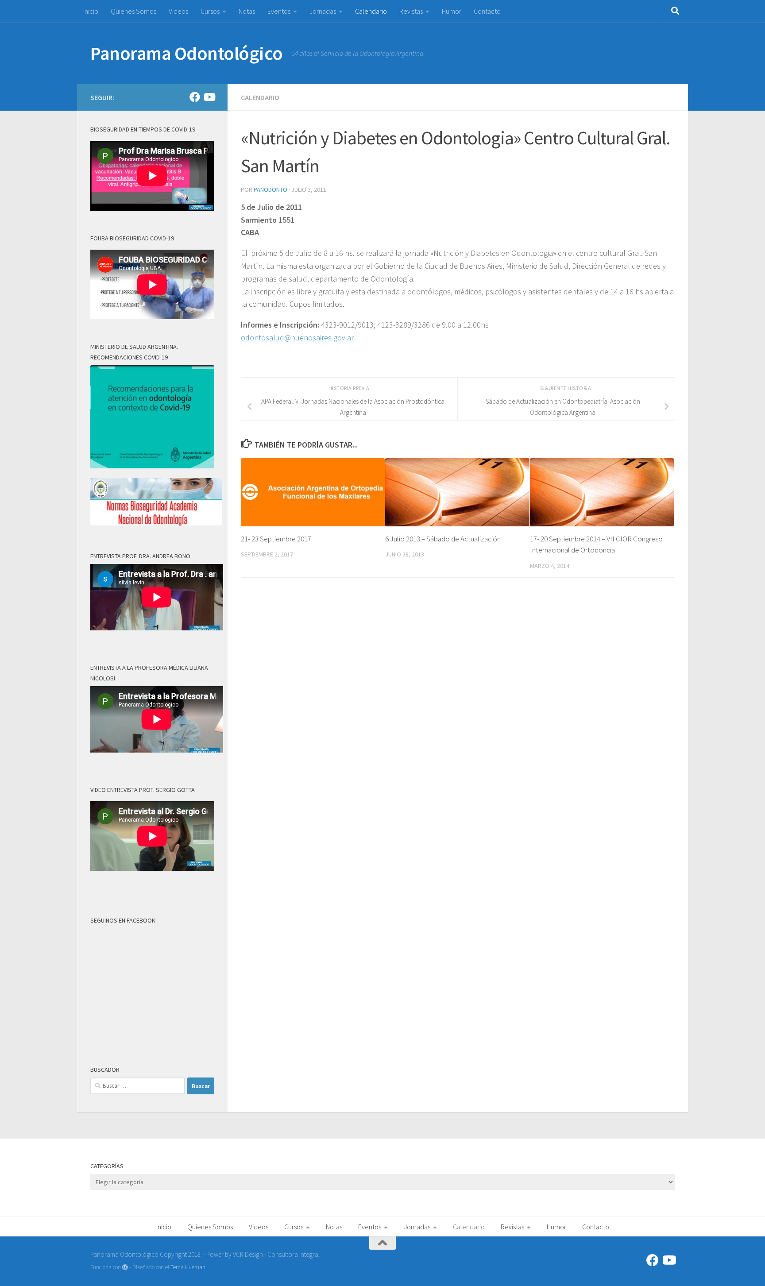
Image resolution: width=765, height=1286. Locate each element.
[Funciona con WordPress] (125, 1267)
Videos (178, 11)
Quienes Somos (133, 11)
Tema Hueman (187, 1267)
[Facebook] (194, 97)
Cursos (210, 11)
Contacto (487, 11)
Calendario (371, 11)
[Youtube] (209, 97)
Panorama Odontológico (186, 53)
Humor (451, 11)
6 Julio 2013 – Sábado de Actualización (443, 539)
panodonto (270, 189)
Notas (247, 11)
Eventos (278, 11)
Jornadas (322, 11)
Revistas (411, 11)
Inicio (90, 11)
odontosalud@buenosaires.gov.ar (297, 337)
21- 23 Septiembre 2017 (276, 539)
